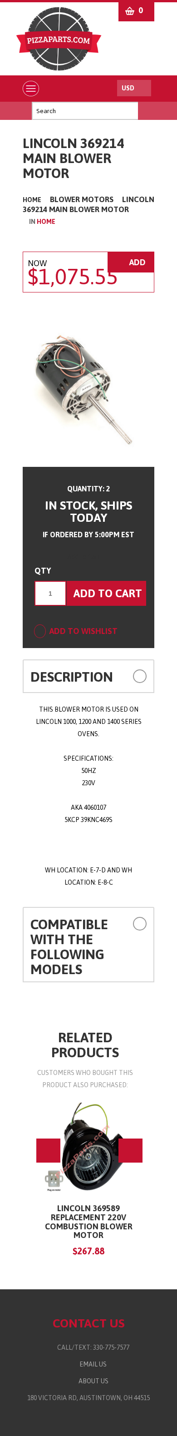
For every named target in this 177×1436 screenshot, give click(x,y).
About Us (92, 1381)
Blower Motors (81, 199)
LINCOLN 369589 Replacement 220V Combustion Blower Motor (89, 1221)
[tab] (88, 676)
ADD (137, 262)
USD (128, 88)
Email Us (91, 1364)
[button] (135, 675)
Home (32, 199)
